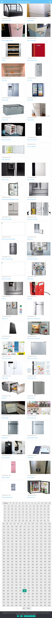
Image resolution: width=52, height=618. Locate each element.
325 (20, 579)
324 (16, 579)
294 (41, 570)
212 (49, 549)
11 (42, 503)
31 (19, 509)
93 (7, 523)
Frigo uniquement (31, 199)
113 (37, 526)
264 (16, 564)
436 (33, 605)
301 (20, 573)
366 (41, 587)
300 (16, 573)
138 (41, 532)
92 (3, 523)
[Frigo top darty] (38, 387)
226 (8, 555)
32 (23, 509)
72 (26, 517)
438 (41, 605)
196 (33, 547)
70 (19, 517)
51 (44, 512)
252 (16, 561)
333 (4, 582)
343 (45, 582)
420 (16, 602)
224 (49, 552)
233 (37, 555)
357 (4, 587)
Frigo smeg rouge (31, 418)
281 (37, 567)
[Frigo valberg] (38, 109)
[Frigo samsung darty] (13, 487)
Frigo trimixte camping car (33, 318)
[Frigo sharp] (13, 427)
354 (41, 585)
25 (44, 506)
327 (28, 579)
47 (30, 512)
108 (16, 526)
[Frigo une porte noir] (38, 129)
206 (24, 549)
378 (41, 590)
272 (49, 564)
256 (33, 561)
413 (37, 599)
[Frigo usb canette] (13, 129)
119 (12, 529)
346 (8, 585)
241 (20, 558)
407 (12, 599)
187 (45, 544)
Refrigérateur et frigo (6, 18)
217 (20, 552)
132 (16, 532)
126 (41, 529)
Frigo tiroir (4, 398)
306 (41, 573)
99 (28, 523)
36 (37, 509)
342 (41, 582)
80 (8, 520)
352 (33, 585)
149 (37, 535)
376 (33, 590)
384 (16, 593)
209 (37, 549)
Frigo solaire (30, 457)
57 (19, 514)
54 (8, 514)
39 (48, 509)
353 (37, 585)
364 (33, 587)
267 (28, 564)
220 (33, 552)
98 (25, 523)
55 (12, 514)
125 (37, 529)
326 (24, 579)
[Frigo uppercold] (13, 149)
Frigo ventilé (5, 100)
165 (4, 541)
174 (41, 541)
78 (48, 517)
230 (24, 555)
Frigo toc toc (5, 318)
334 (8, 582)
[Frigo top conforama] (38, 348)
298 (8, 573)
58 (23, 514)
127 (45, 529)
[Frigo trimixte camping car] (38, 308)
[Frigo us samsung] (13, 268)
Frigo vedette (30, 20)
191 (12, 547)
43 (15, 512)
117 (4, 529)
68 (12, 517)
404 (49, 596)
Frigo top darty (31, 398)
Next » (28, 608)
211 (45, 549)
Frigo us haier (30, 179)
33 (26, 509)
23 (37, 506)
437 (37, 605)
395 (12, 596)
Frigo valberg (30, 120)
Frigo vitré (29, 80)
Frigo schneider (6, 477)
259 (45, 561)
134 (24, 532)
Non (21, 616)
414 (41, 599)
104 (49, 523)
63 (41, 514)
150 (41, 535)
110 (24, 526)
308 (49, 573)
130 (8, 532)
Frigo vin (4, 60)
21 (30, 506)
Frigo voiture (5, 120)
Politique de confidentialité (29, 616)
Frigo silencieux (31, 497)
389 (37, 593)
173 (37, 541)
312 (16, 576)
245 (37, 558)
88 (37, 520)
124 (33, 529)
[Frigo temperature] (38, 368)
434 (24, 605)
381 (4, 593)
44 (19, 512)
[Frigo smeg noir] (13, 447)
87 (33, 520)
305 (37, 573)
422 (24, 602)
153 (4, 538)
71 (23, 517)
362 (24, 587)
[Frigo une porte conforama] (13, 228)
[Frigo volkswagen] (38, 30)
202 (8, 549)
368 (49, 587)
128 (49, 529)
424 (33, 602)
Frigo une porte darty (7, 259)
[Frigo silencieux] (38, 487)
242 (24, 558)
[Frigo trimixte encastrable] (38, 328)
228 (16, 555)
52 (48, 512)
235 (45, 555)
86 (30, 520)
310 (8, 576)
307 (45, 573)
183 (28, 544)
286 (8, 570)
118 (8, 529)
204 (16, 549)
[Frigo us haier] (38, 169)
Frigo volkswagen (31, 40)
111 (28, 526)
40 (4, 512)
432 (16, 605)
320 (49, 576)
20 (26, 506)
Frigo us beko (5, 179)
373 (20, 590)
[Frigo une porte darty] (13, 248)
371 (12, 590)
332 (49, 579)
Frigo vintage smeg (32, 60)
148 (33, 535)
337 (20, 582)
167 (12, 541)
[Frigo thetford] (13, 328)
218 (24, 552)
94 (10, 523)
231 (28, 555)
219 (28, 552)
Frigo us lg (30, 239)
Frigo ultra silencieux (32, 259)
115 (45, 526)
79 (4, 520)
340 (33, 582)
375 (29, 590)
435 (28, 605)
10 (38, 503)
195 (28, 547)
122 (24, 529)
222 (41, 552)
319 (45, 576)
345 (4, 585)
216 (16, 552)
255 (28, 561)
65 (48, 514)
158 (24, 538)
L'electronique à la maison (23, 2)
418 (8, 602)
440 (49, 605)
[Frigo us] (13, 288)
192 (16, 547)
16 (12, 506)
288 (16, 570)
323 (12, 579)
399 (28, 596)
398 (24, 596)
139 (45, 532)
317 (37, 576)
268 (33, 564)
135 (28, 532)
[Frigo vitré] (38, 69)
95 (14, 523)
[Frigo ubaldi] (38, 268)
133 (20, 532)
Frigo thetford (5, 338)
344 (49, 582)
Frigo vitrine (30, 100)
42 (12, 512)
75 (37, 517)
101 (37, 523)
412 (33, 599)
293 (37, 570)
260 (49, 561)
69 (15, 517)
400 (33, 596)
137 (37, 532)
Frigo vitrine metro (6, 20)
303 (28, 573)
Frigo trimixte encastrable (33, 338)
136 (33, 532)
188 (49, 544)
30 (15, 509)
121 (20, 529)
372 (16, 590)
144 (16, 535)
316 (33, 576)
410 (24, 599)
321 (4, 579)
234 (41, 555)
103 (45, 523)
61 (33, 514)
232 (33, 555)
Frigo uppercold (6, 159)
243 (28, 558)
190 (8, 547)
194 (24, 547)
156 (16, 538)
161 (37, 538)
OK (18, 616)
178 (8, 544)
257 (37, 561)
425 (37, 602)
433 (20, 605)
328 (33, 579)
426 (41, 602)
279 (28, 567)
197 (37, 547)
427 (45, 602)
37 (41, 509)
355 (45, 585)
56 (15, 514)
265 (20, 564)
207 (28, 549)
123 (28, 529)
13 (49, 503)
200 (49, 547)
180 (16, 544)
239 (12, 558)
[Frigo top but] (13, 368)
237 (4, 558)
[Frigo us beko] (13, 169)
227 (12, 555)
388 (33, 593)
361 (20, 587)
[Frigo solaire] (38, 447)
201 (4, 549)
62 (37, 514)
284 (49, 567)
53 (4, 514)
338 (24, 582)
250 (8, 561)
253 (20, 561)
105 (4, 526)
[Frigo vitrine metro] (13, 10)
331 (45, 579)
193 (20, 547)
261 (4, 564)
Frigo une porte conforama (8, 239)
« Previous (5, 503)
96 (18, 523)
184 (33, 544)
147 (28, 535)
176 (49, 541)
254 (24, 561)
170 (24, 541)
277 (20, 567)
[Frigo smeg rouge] (38, 407)
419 (12, 602)
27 (4, 509)
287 (12, 570)
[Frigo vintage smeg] (38, 50)
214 (8, 552)
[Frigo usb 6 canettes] (38, 209)
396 (16, 596)
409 (20, 599)
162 (41, 538)
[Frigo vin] (13, 50)
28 (8, 509)
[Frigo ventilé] (13, 89)
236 (49, 555)
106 (8, 526)
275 (12, 567)
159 (28, 538)
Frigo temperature (31, 378)
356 (49, 585)
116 (49, 526)
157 (20, 538)
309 (4, 576)
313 (20, 576)
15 (8, 506)
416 (49, 599)
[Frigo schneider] (13, 467)
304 (33, 573)
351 (28, 585)
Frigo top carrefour (6, 358)
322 (8, 579)
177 (4, 544)
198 (41, 547)
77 (44, 517)
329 (37, 579)
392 (49, 593)
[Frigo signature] (38, 467)
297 (4, 573)
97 (21, 523)
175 (45, 541)
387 (28, 593)
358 (8, 587)
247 (45, 558)
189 (4, 547)
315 (28, 576)
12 (45, 503)
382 (8, 593)
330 (41, 579)
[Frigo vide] (13, 69)
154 (8, 538)
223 (45, 552)
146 (24, 535)
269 (37, 564)
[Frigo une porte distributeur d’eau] (13, 189)
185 (37, 544)
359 (12, 587)
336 (16, 582)
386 (24, 593)
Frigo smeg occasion (32, 437)
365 (37, 587)
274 (8, 567)
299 (12, 573)
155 (12, 538)
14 (4, 506)
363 (28, 587)
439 (45, 605)
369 (4, 590)
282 (41, 567)
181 (20, 544)
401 (37, 596)
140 (49, 532)
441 (24, 608)
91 (48, 520)
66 (4, 517)
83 (19, 520)
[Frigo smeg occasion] (38, 427)
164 (49, 538)
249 (4, 561)
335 (12, 582)
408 (16, 599)
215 (12, 552)
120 (16, 529)
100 (33, 523)
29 (12, 509)
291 (28, 570)
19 (23, 506)
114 (41, 526)
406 (8, 599)
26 (48, 506)
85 (26, 520)
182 (24, 544)
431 (12, 605)
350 (24, 585)
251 (12, 561)
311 (12, 576)
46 (26, 512)
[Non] (50, 614)
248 (49, 558)
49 (37, 512)
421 (20, 602)
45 (23, 512)
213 (4, 552)
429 (4, 605)
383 (12, 593)
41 (8, 512)
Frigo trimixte (5, 418)
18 (19, 506)
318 (41, 576)
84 (23, 520)
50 (41, 512)
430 (8, 605)
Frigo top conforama (32, 358)
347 (12, 585)
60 (30, 514)
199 (45, 547)
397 (20, 596)
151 (45, 535)
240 (16, 558)
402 (41, 596)
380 (49, 590)
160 (33, 538)
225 (4, 555)
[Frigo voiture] (13, 109)
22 (33, 506)
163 (45, 538)
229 (20, 555)
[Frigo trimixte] (13, 407)
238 (8, 558)
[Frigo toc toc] (13, 308)
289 (20, 570)
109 (20, 526)
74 (33, 517)
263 (12, 564)
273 (4, 567)
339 (28, 582)
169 (20, 541)
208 (33, 549)
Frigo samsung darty (7, 497)
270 (41, 564)
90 (44, 520)
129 (4, 532)
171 (28, 541)
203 (12, 549)
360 (16, 587)
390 (41, 593)
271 (45, 564)
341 (37, 582)
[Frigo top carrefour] (13, 348)
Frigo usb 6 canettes (32, 219)
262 (8, 564)
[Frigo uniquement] (38, 189)
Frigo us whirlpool (31, 146)
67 (8, 517)
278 (24, 567)
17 (15, 506)
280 (33, 567)
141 (4, 535)
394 (8, 596)
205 (20, 549)
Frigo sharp (4, 437)
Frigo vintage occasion (7, 40)
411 (28, 599)
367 (45, 587)
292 (33, 570)
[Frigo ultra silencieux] (38, 248)
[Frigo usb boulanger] (13, 209)
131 (12, 532)
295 (45, 570)
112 (33, 526)
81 (12, 520)
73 (30, 517)
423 (28, 602)
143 (12, 535)
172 (33, 541)
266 (24, 564)
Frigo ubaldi (30, 279)
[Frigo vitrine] (38, 89)
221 (37, 552)
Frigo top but (5, 378)
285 (4, 570)
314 (24, 576)
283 (45, 567)
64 (44, 514)
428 (49, 602)
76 (41, 517)
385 (20, 593)
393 (4, 596)
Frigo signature (31, 477)
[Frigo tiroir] (13, 387)
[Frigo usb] (38, 288)
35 (33, 509)
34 (30, 509)
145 (20, 535)
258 (41, 561)
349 (20, 585)
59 (26, 514)
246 (41, 558)
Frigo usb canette (6, 139)
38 (44, 509)
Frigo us (4, 298)
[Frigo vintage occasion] (13, 30)
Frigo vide (4, 80)
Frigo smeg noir (6, 457)
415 (45, 599)
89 (41, 520)
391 (45, 593)
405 (4, 599)
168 (16, 541)
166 (8, 541)
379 (45, 590)
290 (24, 570)
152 (49, 535)
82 (15, 520)
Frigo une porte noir (32, 139)
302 (24, 573)
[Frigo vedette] (38, 10)
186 (41, 544)
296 (49, 570)
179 (12, 544)
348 (16, 585)
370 (8, 590)
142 (8, 535)
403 (45, 596)
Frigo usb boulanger (7, 219)
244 (33, 558)
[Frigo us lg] (38, 228)
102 (41, 523)
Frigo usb (29, 298)
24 (41, 506)
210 (41, 549)
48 (33, 512)
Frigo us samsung (6, 279)
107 (12, 526)
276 (16, 567)
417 (4, 602)
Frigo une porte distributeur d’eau (10, 199)
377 (37, 590)
